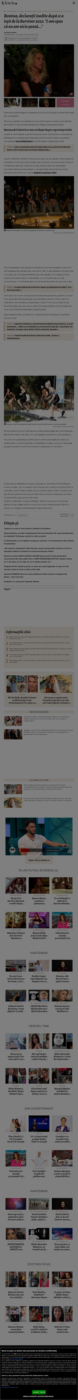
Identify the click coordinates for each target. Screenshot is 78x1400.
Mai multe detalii (17, 1359)
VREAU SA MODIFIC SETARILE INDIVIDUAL (38, 1396)
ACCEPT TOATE (39, 1392)
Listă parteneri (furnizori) (10, 1387)
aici (35, 1367)
